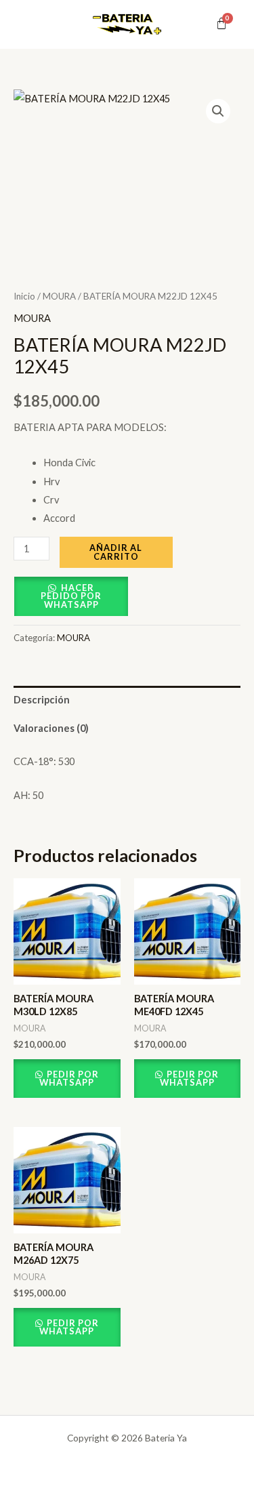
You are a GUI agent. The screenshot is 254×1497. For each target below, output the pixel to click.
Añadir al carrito (115, 552)
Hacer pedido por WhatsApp (71, 596)
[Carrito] (221, 24)
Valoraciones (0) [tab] (51, 728)
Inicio (24, 296)
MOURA (59, 296)
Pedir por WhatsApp (69, 1078)
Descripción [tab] (42, 699)
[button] (218, 111)
